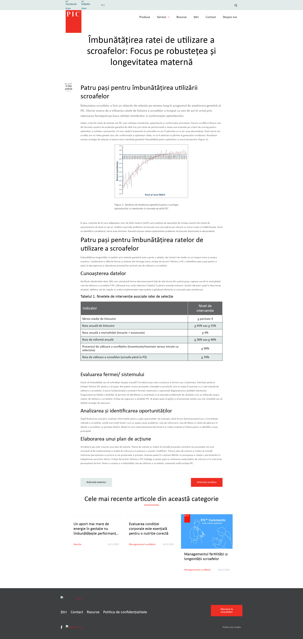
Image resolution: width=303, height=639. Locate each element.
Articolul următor (207, 482)
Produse (144, 17)
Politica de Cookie (232, 627)
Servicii (161, 17)
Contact (211, 17)
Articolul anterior (96, 482)
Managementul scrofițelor (142, 544)
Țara (103, 5)
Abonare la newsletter (226, 610)
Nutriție (77, 544)
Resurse (181, 17)
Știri (196, 17)
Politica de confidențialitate (125, 612)
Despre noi (230, 17)
